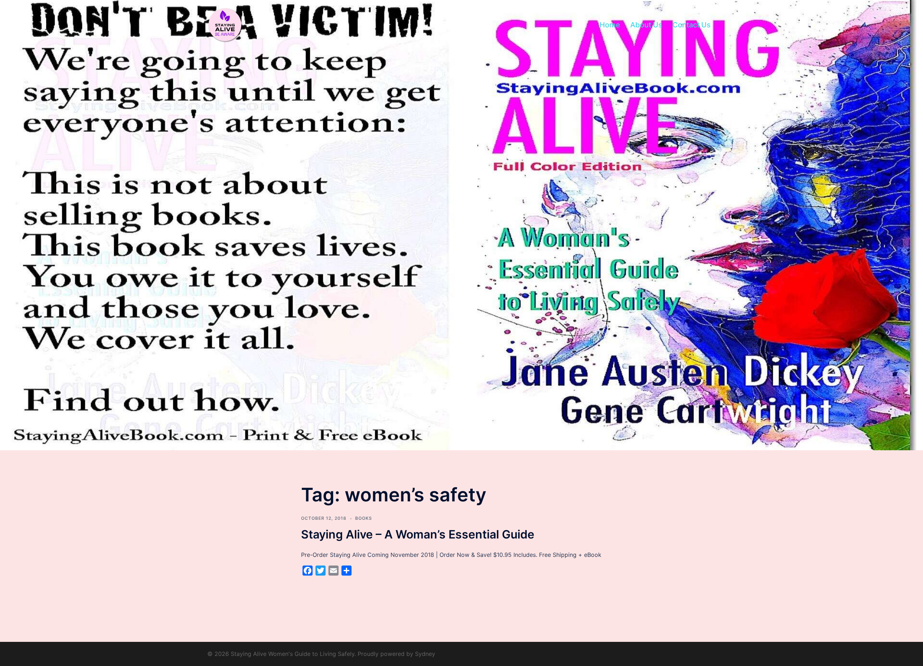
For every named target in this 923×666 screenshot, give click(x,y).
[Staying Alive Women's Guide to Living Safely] (225, 24)
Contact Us (691, 25)
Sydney (425, 653)
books (363, 518)
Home (610, 25)
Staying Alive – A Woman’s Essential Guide (417, 534)
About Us (646, 25)
